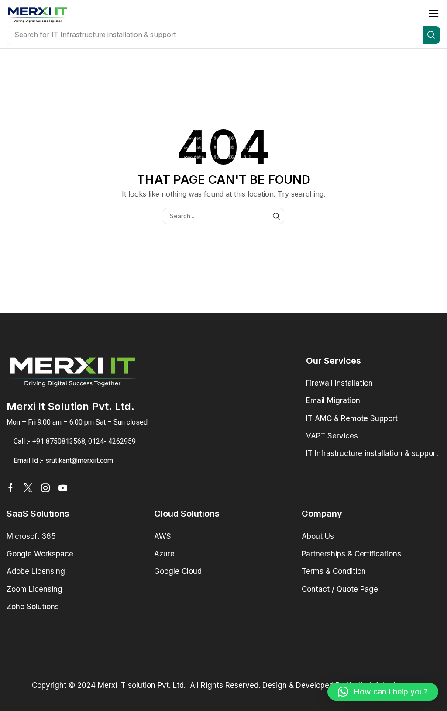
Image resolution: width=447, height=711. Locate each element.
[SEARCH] (276, 216)
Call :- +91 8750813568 (49, 441)
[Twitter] (28, 487)
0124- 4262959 (112, 441)
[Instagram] (45, 487)
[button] (433, 13)
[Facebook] (11, 487)
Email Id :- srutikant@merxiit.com (63, 460)
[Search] (431, 35)
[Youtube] (62, 487)
